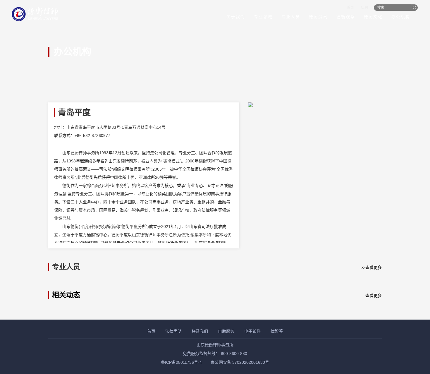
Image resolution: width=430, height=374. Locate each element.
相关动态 (66, 295)
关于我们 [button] (235, 16)
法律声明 (173, 331)
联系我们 (200, 331)
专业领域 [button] (263, 16)
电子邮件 (252, 331)
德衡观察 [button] (345, 16)
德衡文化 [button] (373, 16)
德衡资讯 (318, 16)
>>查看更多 (371, 267)
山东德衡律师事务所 (215, 344)
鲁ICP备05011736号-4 (181, 362)
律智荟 (277, 331)
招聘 (364, 8)
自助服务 (226, 331)
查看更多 (373, 295)
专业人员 (290, 16)
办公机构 (400, 16)
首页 (350, 8)
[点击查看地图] (315, 104)
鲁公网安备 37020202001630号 (240, 362)
